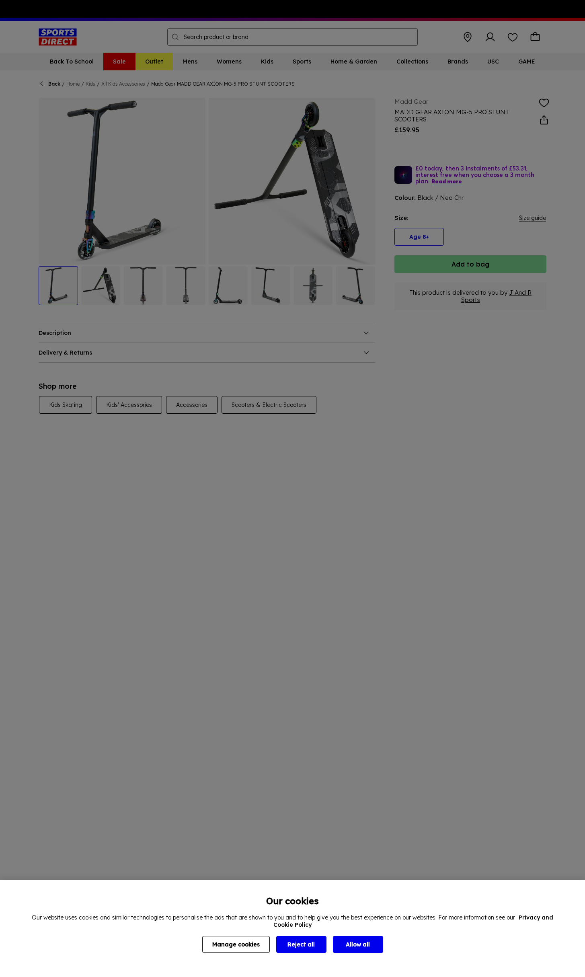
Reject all (301, 944)
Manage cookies (236, 944)
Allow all (358, 944)
